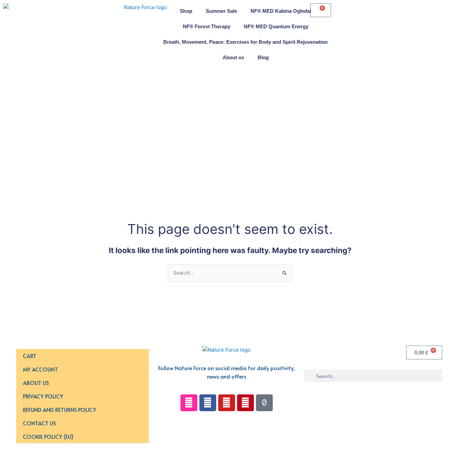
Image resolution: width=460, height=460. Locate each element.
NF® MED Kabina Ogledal (281, 11)
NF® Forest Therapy (206, 26)
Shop (186, 11)
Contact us (39, 423)
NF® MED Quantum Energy (276, 26)
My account (40, 369)
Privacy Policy (43, 396)
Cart (29, 355)
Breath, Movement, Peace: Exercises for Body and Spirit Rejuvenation (245, 42)
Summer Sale (221, 11)
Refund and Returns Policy (59, 409)
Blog (263, 57)
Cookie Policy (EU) (48, 436)
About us (233, 57)
